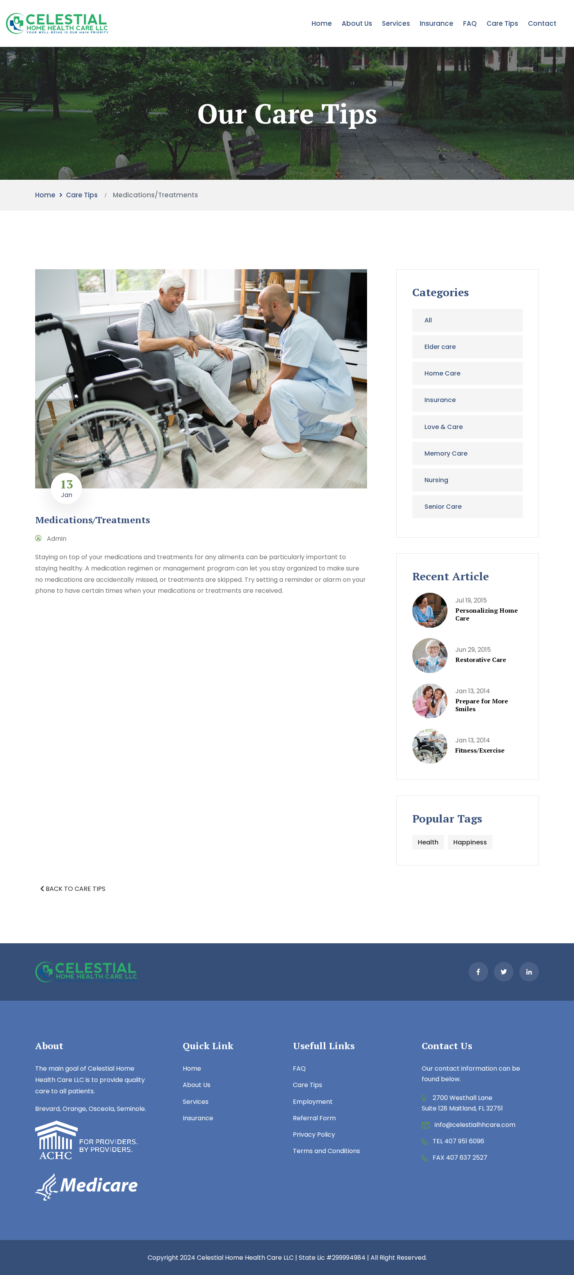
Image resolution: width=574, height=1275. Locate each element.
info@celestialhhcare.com (475, 1124)
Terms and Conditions (326, 1150)
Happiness (470, 842)
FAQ (470, 23)
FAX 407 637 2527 (460, 1157)
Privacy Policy (314, 1134)
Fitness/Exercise (479, 750)
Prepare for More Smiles (481, 705)
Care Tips (502, 23)
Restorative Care (480, 659)
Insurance (436, 23)
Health (428, 842)
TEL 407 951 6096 (458, 1141)
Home (322, 23)
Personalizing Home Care (486, 614)
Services (396, 23)
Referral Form (314, 1118)
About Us (357, 23)
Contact (542, 23)
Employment (313, 1101)
